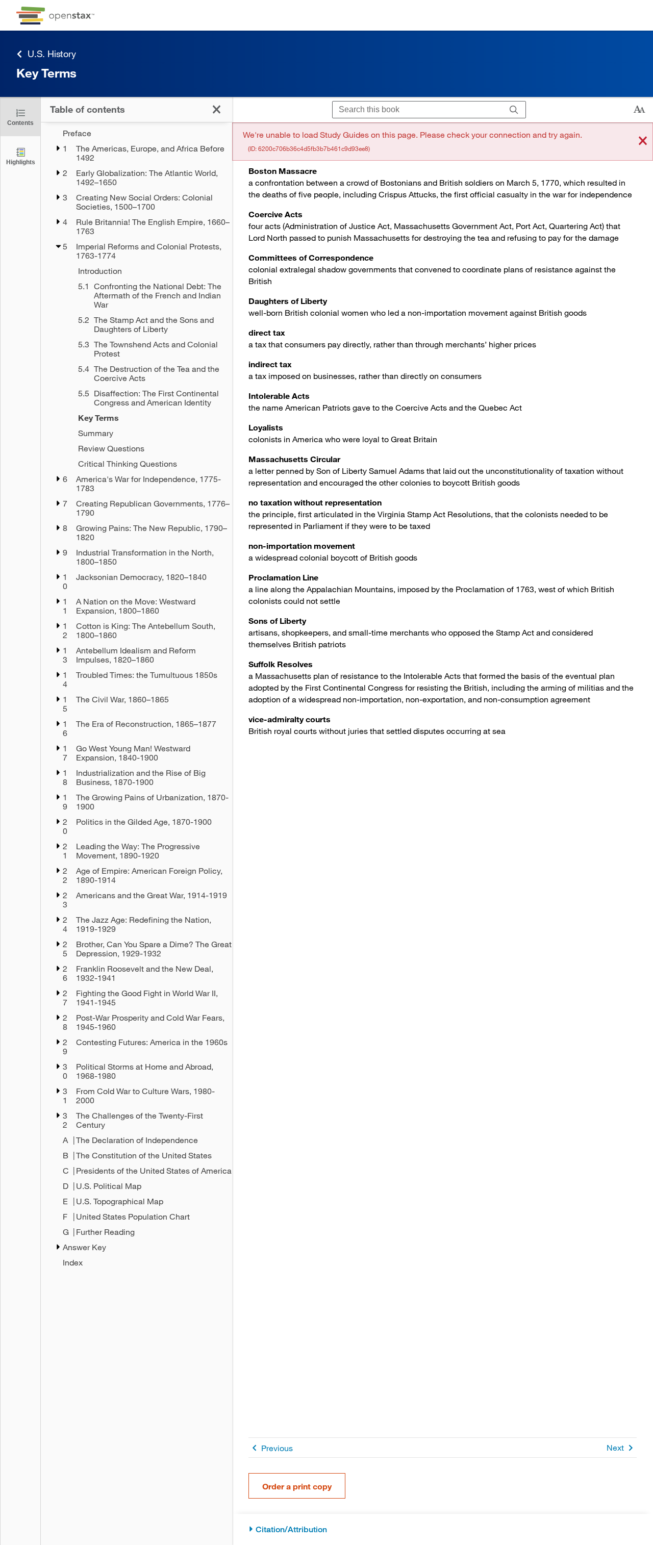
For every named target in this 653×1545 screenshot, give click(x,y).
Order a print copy (297, 1486)
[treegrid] (136, 698)
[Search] (514, 110)
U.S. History (52, 53)
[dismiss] (642, 141)
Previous (277, 1448)
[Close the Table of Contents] (216, 109)
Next (615, 1447)
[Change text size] (639, 109)
